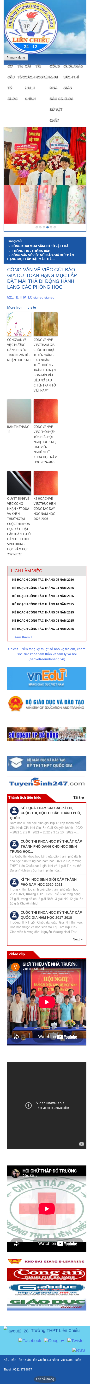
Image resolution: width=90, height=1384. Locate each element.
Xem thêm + (23, 637)
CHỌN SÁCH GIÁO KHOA (68, 82)
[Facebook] (30, 1340)
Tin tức (21, 71)
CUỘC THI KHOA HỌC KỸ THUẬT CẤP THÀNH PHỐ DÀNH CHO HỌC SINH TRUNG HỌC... (46, 846)
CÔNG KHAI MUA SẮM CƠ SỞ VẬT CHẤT (56, 93)
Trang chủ (14, 241)
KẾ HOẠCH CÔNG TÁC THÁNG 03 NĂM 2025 (43, 629)
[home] (31, 27)
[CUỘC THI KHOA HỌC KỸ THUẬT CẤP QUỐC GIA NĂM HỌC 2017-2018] (14, 915)
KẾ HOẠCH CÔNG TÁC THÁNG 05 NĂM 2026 (43, 579)
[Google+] (54, 1340)
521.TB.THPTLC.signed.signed (30, 297)
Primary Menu (16, 57)
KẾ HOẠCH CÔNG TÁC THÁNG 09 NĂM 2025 (43, 612)
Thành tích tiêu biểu (24, 798)
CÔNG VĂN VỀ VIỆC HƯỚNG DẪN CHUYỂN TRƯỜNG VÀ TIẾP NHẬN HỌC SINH (18, 350)
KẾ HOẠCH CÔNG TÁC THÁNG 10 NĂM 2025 (43, 604)
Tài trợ (78, 798)
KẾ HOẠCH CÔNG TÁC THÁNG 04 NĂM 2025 (43, 620)
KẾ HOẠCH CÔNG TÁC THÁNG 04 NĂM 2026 (43, 588)
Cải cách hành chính (30, 82)
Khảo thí (78, 71)
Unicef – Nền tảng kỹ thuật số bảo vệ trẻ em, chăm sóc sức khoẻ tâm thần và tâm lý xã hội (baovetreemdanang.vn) (46, 654)
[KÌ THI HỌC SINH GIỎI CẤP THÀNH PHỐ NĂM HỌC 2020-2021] (14, 882)
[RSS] (78, 1350)
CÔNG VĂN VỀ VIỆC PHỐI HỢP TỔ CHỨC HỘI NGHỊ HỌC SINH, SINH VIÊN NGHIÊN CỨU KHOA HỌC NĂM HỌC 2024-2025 (45, 444)
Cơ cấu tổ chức (12, 82)
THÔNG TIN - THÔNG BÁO (31, 251)
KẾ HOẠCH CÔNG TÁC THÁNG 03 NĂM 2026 (43, 596)
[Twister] (76, 1340)
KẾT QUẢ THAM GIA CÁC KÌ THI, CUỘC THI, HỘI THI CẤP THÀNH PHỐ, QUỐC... (45, 813)
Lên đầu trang (45, 1379)
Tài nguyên (42, 71)
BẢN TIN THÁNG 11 (18, 429)
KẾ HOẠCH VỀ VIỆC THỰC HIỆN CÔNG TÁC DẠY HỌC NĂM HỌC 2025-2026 (45, 509)
